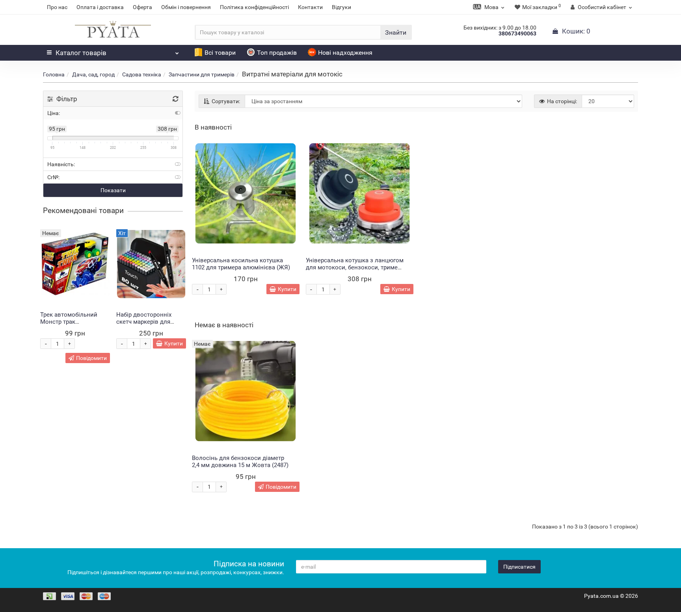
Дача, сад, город (93, 74)
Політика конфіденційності (254, 7)
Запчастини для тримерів (201, 74)
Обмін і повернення (186, 7)
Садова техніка (141, 74)
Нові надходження (345, 52)
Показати (113, 190)
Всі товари (220, 52)
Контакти (310, 7)
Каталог (81, 53)
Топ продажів (277, 52)
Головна (54, 74)
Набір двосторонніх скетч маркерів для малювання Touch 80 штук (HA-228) (145, 325)
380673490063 (517, 33)
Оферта (142, 7)
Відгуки (341, 7)
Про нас (57, 7)
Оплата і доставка (100, 7)
